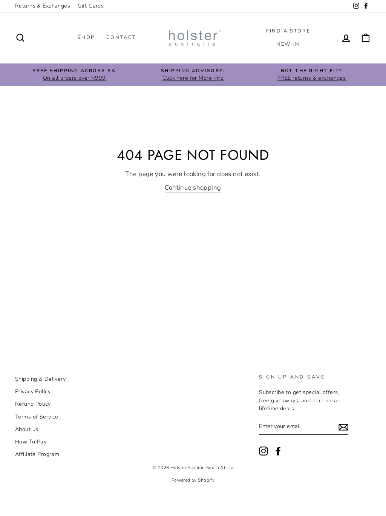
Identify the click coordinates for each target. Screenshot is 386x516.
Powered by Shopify (193, 480)
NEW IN (288, 44)
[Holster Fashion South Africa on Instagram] (263, 451)
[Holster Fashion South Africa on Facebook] (278, 451)
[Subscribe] (343, 427)
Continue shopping (193, 187)
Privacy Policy (33, 391)
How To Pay (30, 441)
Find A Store (288, 31)
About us (26, 429)
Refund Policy (33, 404)
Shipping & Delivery (40, 379)
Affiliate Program (37, 454)
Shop (86, 37)
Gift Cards (91, 5)
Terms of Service (36, 416)
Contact (121, 37)
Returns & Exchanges (42, 5)
